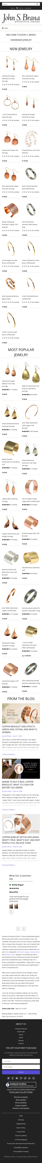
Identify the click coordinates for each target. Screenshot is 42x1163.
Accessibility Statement (21, 1147)
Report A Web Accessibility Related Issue (21, 1090)
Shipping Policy (21, 1124)
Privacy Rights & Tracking (21, 1151)
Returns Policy (21, 1128)
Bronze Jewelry (21, 1103)
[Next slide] (24, 929)
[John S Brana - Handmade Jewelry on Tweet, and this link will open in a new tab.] (8, 1078)
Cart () (20, 8)
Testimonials (21, 1032)
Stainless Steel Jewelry (21, 1108)
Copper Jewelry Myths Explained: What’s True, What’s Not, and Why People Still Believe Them (21, 840)
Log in (12, 8)
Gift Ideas (21, 1120)
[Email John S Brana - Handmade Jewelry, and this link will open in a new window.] (33, 1078)
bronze (32, 952)
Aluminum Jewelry (21, 1097)
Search (21, 1037)
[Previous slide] (18, 929)
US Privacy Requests (21, 1140)
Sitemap (20, 1040)
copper (27, 952)
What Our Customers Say (20, 877)
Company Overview (21, 1029)
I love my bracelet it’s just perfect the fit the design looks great (19, 898)
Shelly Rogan (17, 885)
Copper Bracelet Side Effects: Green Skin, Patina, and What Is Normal (19, 729)
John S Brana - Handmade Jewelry (17, 1157)
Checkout (28, 8)
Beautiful (13, 892)
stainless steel (10, 955)
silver (7, 952)
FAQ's (21, 1116)
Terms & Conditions (21, 1135)
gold (37, 949)
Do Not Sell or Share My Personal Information (21, 1143)
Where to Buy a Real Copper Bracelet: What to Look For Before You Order (18, 784)
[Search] (37, 4)
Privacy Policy (21, 1132)
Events (21, 1035)
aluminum (20, 952)
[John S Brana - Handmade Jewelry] (21, 18)
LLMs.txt (21, 1043)
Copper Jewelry (21, 1105)
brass (38, 952)
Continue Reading (8, 754)
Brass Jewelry (21, 1100)
